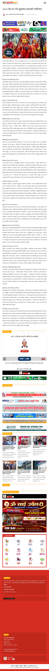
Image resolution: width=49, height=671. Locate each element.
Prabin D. (37, 667)
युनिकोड (25, 666)
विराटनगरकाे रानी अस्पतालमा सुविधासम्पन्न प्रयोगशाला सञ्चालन (24, 447)
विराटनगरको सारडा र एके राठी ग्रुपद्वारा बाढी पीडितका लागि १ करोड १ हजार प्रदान (8, 472)
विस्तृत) (5, 585)
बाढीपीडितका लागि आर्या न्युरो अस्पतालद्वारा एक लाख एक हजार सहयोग (39, 472)
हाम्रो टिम (12, 666)
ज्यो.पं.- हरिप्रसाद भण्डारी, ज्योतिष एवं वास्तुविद (15, 14)
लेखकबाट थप (24, 351)
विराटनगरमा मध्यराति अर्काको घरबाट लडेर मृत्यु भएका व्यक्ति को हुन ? (24, 472)
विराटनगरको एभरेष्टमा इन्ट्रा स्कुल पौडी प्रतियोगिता (39, 447)
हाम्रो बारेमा (17, 666)
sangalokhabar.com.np (32, 666)
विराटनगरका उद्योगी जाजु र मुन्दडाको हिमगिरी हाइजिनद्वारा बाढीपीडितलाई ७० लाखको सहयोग (8, 448)
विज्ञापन (21, 666)
